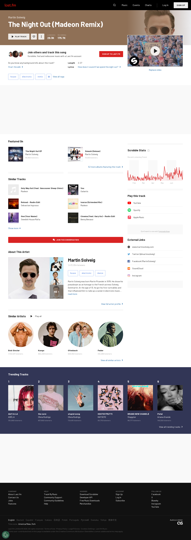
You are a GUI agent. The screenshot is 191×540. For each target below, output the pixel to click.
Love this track (34, 37)
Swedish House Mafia (30, 219)
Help (46, 503)
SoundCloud (137, 268)
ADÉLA (11, 417)
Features (12, 503)
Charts (148, 5)
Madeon (24, 191)
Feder (100, 350)
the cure (42, 414)
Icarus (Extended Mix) (91, 202)
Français (39, 520)
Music (124, 5)
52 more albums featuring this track (104, 167)
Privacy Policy (61, 529)
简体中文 (112, 520)
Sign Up (181, 5)
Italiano (48, 520)
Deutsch (20, 520)
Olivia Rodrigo (44, 417)
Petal (160, 414)
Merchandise (85, 503)
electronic (27, 76)
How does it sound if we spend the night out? (98, 67)
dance (100, 273)
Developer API (86, 497)
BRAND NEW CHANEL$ (138, 414)
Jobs (10, 500)
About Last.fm (14, 494)
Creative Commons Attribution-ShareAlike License (79, 531)
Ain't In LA (13, 414)
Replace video (155, 70)
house (13, 76)
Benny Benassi (87, 219)
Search (114, 5)
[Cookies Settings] (5, 535)
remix (40, 76)
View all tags (58, 76)
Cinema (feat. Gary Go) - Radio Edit (98, 216)
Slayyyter (132, 417)
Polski (64, 520)
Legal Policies (74, 529)
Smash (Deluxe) (92, 151)
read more (72, 294)
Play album (155, 50)
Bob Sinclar (14, 350)
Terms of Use (49, 529)
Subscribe (120, 500)
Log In (165, 5)
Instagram (137, 275)
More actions (41, 37)
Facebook (156, 494)
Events (136, 5)
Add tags (49, 77)
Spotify (136, 210)
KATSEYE (102, 417)
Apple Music (138, 217)
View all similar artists (111, 360)
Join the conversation (67, 240)
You (82, 188)
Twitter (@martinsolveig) (143, 254)
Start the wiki (14, 67)
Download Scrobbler (89, 494)
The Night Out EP (33, 151)
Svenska (94, 520)
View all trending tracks (169, 427)
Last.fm (14, 5)
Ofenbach (73, 350)
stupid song (74, 414)
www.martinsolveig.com (143, 247)
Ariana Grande (163, 417)
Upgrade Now (164, 231)
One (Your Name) (29, 216)
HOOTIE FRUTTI (105, 414)
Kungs (41, 350)
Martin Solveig (31, 154)
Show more (13, 228)
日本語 (57, 520)
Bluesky (154, 500)
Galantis (84, 191)
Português (74, 520)
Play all (38, 316)
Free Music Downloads (90, 500)
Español (29, 520)
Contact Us (13, 497)
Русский (85, 520)
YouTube (137, 203)
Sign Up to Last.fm (111, 54)
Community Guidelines (54, 500)
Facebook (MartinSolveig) (143, 261)
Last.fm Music (101, 529)
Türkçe (103, 520)
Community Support (53, 497)
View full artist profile (111, 304)
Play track (20, 36)
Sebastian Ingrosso (30, 205)
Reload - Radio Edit (30, 202)
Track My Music (50, 494)
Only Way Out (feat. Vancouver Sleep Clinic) (42, 188)
